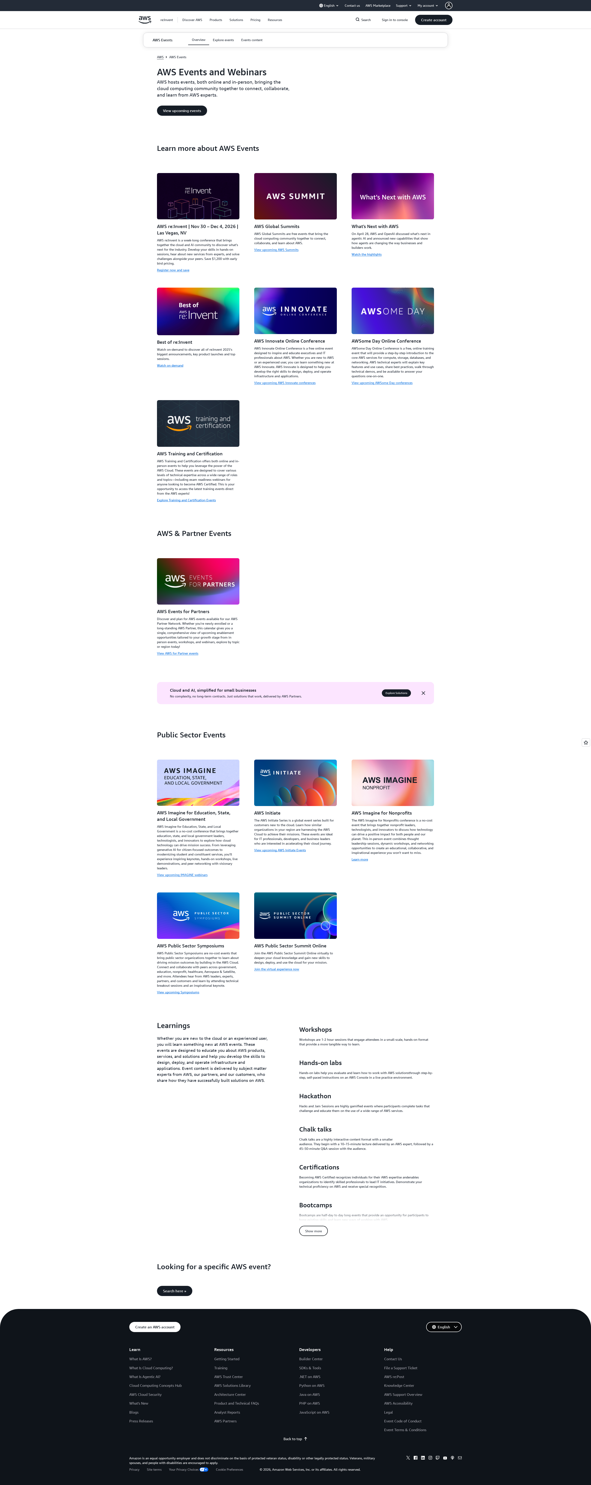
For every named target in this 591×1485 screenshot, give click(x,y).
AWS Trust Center (228, 1376)
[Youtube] (445, 1458)
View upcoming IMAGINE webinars (182, 875)
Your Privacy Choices (184, 1469)
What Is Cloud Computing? (151, 1368)
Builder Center (311, 1359)
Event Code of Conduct (403, 1421)
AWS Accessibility (398, 1403)
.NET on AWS (309, 1376)
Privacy (134, 1469)
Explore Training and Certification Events (186, 500)
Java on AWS (309, 1394)
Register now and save (173, 270)
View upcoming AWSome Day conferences (382, 383)
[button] (192, 20)
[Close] (423, 693)
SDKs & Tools (310, 1368)
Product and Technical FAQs (236, 1403)
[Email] (460, 1458)
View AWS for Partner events (177, 653)
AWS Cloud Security (145, 1394)
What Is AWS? (140, 1359)
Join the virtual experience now (276, 969)
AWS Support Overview (403, 1394)
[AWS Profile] (448, 5)
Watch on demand (170, 365)
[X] (408, 1458)
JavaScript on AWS (314, 1412)
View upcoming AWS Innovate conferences (285, 383)
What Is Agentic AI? (144, 1376)
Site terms (154, 1469)
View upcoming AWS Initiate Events (280, 850)
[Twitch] (438, 1458)
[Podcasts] (452, 1458)
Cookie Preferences (229, 1469)
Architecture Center (230, 1394)
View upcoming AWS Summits (276, 250)
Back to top (292, 1438)
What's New (138, 1403)
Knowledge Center (399, 1385)
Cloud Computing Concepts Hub (155, 1385)
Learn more (360, 859)
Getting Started (226, 1359)
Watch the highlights (367, 254)
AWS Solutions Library (232, 1385)
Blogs (134, 1412)
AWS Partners (225, 1421)
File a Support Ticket (400, 1368)
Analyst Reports (227, 1412)
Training (220, 1368)
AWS (160, 57)
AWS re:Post (394, 1376)
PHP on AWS (309, 1403)
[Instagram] (430, 1458)
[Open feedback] (586, 742)
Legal (388, 1412)
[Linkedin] (423, 1458)
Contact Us (393, 1359)
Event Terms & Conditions (405, 1429)
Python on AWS (312, 1385)
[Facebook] (415, 1458)
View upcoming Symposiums (178, 992)
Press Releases (141, 1421)
